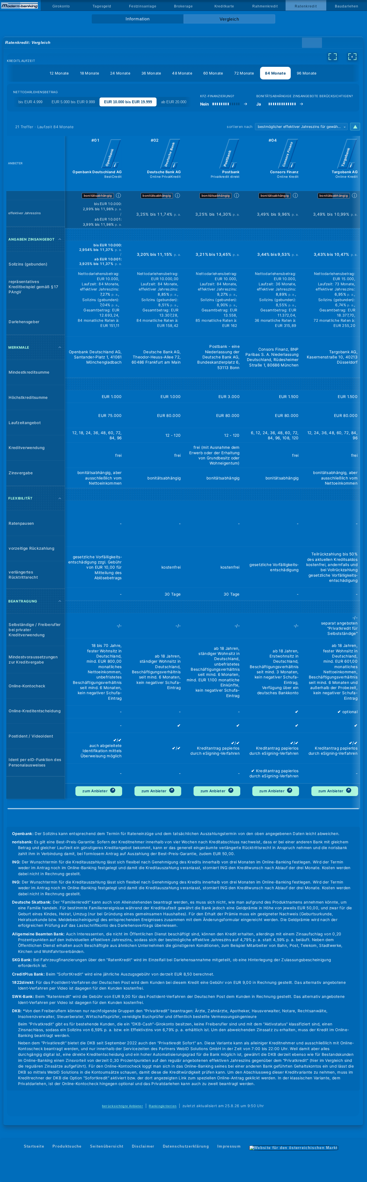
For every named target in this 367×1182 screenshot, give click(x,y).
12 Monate (59, 73)
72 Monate (244, 73)
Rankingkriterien (163, 1106)
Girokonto (61, 6)
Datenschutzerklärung (186, 1146)
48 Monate (182, 73)
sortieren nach (239, 126)
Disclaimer (143, 1146)
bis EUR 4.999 (30, 102)
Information (137, 19)
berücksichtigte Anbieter (122, 1106)
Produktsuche (67, 1146)
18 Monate (89, 73)
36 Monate (151, 73)
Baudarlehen (346, 6)
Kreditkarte (224, 6)
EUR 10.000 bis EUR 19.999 (128, 102)
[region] (183, 471)
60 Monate (213, 73)
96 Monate (307, 73)
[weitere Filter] (332, 56)
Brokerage (183, 6)
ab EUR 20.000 (173, 102)
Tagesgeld (102, 6)
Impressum (229, 1146)
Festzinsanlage (143, 6)
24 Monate (120, 73)
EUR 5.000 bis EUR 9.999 (73, 102)
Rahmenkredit (265, 6)
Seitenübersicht (107, 1146)
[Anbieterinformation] (111, 154)
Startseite (34, 1146)
